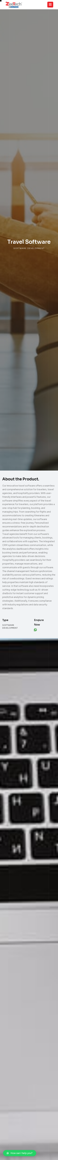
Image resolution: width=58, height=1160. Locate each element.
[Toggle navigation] (50, 5)
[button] (19, 1153)
